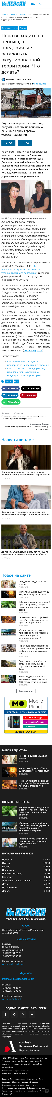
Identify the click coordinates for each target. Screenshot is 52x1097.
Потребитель (32, 1091)
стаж (16, 381)
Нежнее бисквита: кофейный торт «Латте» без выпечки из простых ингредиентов (33, 620)
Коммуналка (32, 1079)
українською (39, 83)
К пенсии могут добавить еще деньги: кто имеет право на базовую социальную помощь (25, 513)
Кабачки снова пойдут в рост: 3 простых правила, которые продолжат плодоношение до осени (34, 606)
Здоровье (6, 1082)
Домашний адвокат (30, 1082)
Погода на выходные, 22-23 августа (32, 583)
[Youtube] (32, 1014)
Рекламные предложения (18, 978)
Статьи (22, 14)
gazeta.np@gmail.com (13, 964)
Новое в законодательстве (13, 1088)
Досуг (28, 1085)
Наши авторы (26, 939)
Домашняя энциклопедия (13, 1085)
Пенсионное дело (9, 28)
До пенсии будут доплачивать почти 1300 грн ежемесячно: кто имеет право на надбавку (25, 553)
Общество (16, 1082)
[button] (48, 3)
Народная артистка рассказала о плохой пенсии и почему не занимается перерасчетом (25, 473)
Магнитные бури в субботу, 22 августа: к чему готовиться (34, 593)
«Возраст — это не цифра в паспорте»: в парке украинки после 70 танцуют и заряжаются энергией (33, 634)
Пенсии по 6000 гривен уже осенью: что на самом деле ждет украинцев (33, 841)
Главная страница (9, 14)
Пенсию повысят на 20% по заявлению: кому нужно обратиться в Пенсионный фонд (32, 665)
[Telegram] (14, 1014)
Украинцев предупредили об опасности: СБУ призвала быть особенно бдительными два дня (34, 649)
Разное (43, 1091)
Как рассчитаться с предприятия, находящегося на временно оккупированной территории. (26, 372)
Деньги (22, 1091)
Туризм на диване (10, 1091)
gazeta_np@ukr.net (11, 999)
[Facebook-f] (5, 1014)
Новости (5, 1079)
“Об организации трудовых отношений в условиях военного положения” (22, 269)
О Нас (26, 925)
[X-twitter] (23, 1014)
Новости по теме (17, 439)
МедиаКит (26, 973)
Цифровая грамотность (36, 1088)
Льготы (35, 1085)
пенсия (9, 381)
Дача (41, 1079)
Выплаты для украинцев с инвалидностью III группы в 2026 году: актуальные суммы (34, 679)
